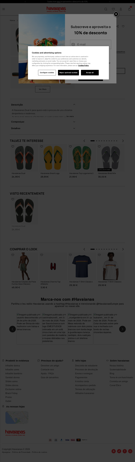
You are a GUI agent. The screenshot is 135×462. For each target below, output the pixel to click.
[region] (68, 62)
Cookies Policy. (83, 65)
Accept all (90, 72)
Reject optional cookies (68, 72)
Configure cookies (47, 72)
